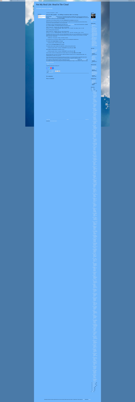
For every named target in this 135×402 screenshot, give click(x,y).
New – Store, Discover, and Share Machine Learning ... (95, 195)
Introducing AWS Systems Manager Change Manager (95, 135)
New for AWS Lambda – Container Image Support (94, 329)
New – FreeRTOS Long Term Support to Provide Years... (95, 105)
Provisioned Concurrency (73, 59)
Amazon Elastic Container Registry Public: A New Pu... (95, 355)
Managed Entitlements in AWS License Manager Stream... (95, 269)
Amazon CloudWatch (71, 24)
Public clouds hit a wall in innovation (95, 247)
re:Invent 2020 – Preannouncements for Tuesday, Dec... (95, 295)
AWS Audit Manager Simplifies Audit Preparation (95, 177)
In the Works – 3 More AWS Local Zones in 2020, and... (95, 291)
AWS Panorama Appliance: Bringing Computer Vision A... (95, 299)
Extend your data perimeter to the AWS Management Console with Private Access (94, 68)
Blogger (89, 399)
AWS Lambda (54, 16)
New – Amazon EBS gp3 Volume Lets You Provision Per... (95, 338)
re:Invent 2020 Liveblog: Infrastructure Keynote (95, 159)
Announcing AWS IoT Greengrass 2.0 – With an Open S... (95, 110)
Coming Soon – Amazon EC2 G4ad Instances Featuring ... (95, 359)
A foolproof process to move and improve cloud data (94, 152)
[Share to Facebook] (58, 71)
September (94, 385)
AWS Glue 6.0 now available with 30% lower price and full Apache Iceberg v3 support (94, 35)
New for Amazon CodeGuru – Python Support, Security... (95, 172)
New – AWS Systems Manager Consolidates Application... (95, 127)
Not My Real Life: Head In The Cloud (52, 4)
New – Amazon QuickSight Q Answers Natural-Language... (95, 321)
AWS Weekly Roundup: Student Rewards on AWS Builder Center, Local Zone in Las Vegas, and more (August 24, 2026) (94, 29)
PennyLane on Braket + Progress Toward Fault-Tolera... (95, 168)
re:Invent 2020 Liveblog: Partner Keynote (95, 273)
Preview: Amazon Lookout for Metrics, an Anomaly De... (95, 205)
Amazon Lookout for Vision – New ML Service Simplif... (95, 303)
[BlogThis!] (56, 71)
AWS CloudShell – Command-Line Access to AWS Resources (95, 140)
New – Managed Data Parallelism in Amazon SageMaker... (95, 223)
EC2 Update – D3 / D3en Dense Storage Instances (95, 376)
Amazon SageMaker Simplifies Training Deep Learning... (95, 228)
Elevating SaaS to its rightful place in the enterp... (95, 144)
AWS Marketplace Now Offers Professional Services (95, 264)
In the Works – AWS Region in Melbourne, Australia (95, 236)
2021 (93, 88)
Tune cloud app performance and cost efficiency (95, 244)
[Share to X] (57, 71)
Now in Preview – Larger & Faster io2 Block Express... (95, 333)
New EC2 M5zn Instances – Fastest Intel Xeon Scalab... (95, 363)
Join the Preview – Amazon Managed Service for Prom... (95, 123)
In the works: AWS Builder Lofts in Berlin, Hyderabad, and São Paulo (94, 38)
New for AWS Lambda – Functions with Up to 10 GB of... (95, 346)
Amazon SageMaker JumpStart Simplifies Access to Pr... (95, 181)
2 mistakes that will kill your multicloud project (95, 96)
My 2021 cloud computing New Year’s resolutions (95, 93)
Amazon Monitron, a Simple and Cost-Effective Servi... (95, 312)
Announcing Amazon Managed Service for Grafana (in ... (95, 118)
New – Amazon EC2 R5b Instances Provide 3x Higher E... (95, 372)
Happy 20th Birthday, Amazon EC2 (94, 26)
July (93, 387)
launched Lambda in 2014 (53, 17)
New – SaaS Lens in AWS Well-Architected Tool (95, 260)
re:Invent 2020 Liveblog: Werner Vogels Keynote (95, 148)
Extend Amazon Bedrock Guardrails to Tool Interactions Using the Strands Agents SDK (94, 73)
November (94, 382)
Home (68, 119)
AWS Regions (84, 59)
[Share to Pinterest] (59, 71)
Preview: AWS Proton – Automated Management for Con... (95, 342)
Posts (40, 15)
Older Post (86, 119)
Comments (40, 17)
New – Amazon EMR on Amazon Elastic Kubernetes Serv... (95, 163)
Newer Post (48, 119)
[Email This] (55, 71)
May (93, 390)
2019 (93, 391)
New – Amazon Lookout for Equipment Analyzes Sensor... (95, 308)
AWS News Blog (51, 72)
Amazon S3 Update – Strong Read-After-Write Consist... (95, 277)
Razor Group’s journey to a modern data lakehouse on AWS (94, 82)
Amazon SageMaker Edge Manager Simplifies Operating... (95, 210)
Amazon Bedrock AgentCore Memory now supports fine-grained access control (94, 58)
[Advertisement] (67, 110)
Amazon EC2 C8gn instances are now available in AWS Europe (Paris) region (94, 51)
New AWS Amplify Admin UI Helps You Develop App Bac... (95, 286)
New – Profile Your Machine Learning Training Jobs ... (95, 219)
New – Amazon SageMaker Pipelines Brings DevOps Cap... (95, 185)
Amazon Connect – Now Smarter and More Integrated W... (95, 316)
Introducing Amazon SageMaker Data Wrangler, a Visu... (95, 190)
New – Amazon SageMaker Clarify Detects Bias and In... (95, 215)
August (94, 386)
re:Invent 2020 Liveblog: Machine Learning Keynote (95, 240)
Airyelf (84, 399)
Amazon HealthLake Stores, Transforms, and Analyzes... (95, 200)
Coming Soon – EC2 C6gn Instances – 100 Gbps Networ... (95, 368)
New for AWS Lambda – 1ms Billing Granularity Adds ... (95, 350)
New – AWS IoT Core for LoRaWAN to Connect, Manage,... (95, 114)
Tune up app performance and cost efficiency (95, 380)
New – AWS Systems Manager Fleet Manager (94, 131)
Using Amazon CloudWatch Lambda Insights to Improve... (95, 251)
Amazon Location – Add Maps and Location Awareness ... (95, 100)
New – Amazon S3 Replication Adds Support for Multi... (95, 281)
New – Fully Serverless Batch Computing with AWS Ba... (95, 255)
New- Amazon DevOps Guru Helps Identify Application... (95, 325)
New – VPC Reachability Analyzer (95, 156)
